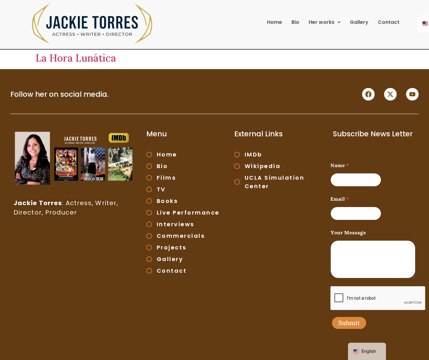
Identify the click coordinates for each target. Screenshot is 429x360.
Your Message (348, 233)
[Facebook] (368, 94)
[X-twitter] (390, 94)
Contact (388, 22)
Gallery (359, 22)
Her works (321, 22)
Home (274, 22)
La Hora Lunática (75, 58)
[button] (324, 22)
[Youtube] (412, 94)
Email (339, 199)
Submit (349, 323)
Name (339, 165)
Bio (295, 22)
